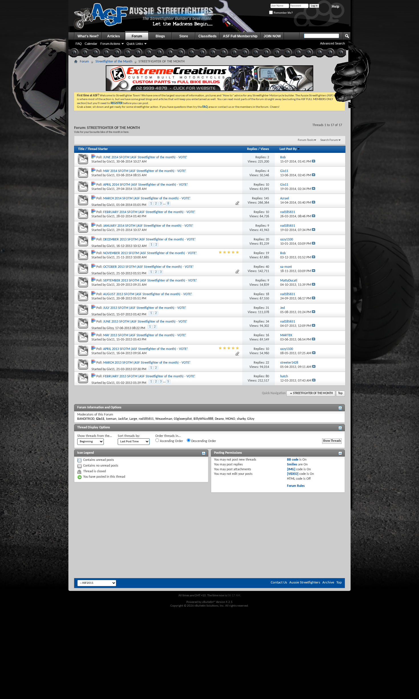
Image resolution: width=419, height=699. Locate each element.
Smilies (292, 464)
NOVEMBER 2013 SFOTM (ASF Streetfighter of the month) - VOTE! (150, 253)
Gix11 (111, 161)
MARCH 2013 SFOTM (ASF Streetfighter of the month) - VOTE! (146, 362)
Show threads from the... (94, 436)
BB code (292, 459)
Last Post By (288, 149)
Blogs (160, 36)
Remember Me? (283, 12)
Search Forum (329, 140)
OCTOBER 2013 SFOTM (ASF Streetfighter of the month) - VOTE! (148, 267)
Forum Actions (110, 43)
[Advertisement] (209, 509)
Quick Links (135, 43)
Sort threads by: (129, 436)
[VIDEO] (292, 474)
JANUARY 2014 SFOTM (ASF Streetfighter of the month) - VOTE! (148, 226)
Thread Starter (98, 149)
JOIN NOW (272, 36)
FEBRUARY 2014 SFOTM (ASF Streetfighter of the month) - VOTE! (149, 212)
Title (81, 149)
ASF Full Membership (240, 36)
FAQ (79, 43)
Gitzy (110, 328)
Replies (252, 149)
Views (265, 149)
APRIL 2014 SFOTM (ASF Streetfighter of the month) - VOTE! (145, 185)
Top (340, 393)
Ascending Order (171, 441)
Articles (113, 36)
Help (335, 7)
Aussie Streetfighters (304, 582)
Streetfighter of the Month (113, 61)
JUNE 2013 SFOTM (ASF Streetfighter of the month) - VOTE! (145, 321)
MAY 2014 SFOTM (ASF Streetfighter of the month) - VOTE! (144, 171)
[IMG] (291, 469)
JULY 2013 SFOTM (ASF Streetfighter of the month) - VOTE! (144, 308)
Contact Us (279, 582)
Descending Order (203, 441)
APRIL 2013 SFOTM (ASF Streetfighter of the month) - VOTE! (145, 349)
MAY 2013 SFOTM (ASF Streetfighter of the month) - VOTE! (144, 335)
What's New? (88, 36)
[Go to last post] (313, 161)
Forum (137, 36)
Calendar (91, 43)
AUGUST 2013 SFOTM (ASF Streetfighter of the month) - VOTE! (147, 294)
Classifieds (207, 36)
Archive (328, 582)
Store (183, 36)
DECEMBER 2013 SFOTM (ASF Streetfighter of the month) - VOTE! (149, 239)
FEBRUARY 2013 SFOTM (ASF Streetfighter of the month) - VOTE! (149, 376)
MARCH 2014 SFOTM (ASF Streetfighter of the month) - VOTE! (146, 198)
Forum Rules (296, 486)
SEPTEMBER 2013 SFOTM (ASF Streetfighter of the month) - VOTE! (150, 280)
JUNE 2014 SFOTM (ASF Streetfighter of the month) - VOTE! (145, 157)
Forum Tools (306, 140)
